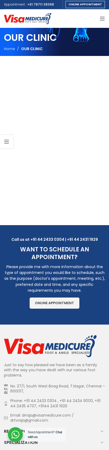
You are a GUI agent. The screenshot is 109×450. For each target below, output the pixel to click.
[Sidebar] (6, 141)
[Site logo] (27, 18)
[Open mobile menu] (102, 18)
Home (9, 48)
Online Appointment (85, 4)
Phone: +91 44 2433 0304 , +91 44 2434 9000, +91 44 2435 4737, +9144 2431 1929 (55, 403)
